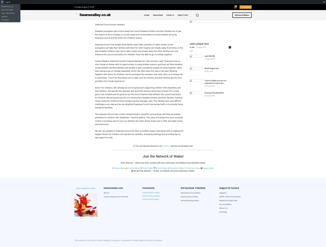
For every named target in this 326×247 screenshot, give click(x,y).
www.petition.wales (151, 192)
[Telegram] (244, 240)
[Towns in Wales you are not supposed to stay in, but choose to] (196, 83)
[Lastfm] (223, 240)
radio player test (199, 43)
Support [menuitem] (4, 16)
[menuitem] (2, 2)
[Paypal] (239, 240)
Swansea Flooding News (214, 93)
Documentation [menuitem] (7, 10)
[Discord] (217, 240)
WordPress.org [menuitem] (7, 6)
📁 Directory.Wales (192, 168)
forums (165, 146)
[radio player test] (210, 30)
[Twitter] (250, 240)
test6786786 (210, 56)
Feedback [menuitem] (5, 20)
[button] (197, 15)
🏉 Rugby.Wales (207, 168)
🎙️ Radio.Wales (146, 168)
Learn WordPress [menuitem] (8, 13)
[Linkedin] (228, 240)
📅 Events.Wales (160, 168)
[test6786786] (196, 59)
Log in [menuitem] (7, 2)
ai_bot (192, 47)
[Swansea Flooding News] (196, 96)
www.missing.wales (151, 196)
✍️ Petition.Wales (132, 168)
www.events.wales (150, 199)
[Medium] (234, 240)
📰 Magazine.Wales (176, 168)
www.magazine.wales (86, 188)
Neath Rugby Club (212, 68)
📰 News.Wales (118, 168)
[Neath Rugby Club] (196, 71)
